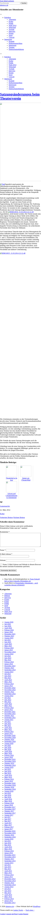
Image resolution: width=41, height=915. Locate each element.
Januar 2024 (8, 664)
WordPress (36, 906)
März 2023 (8, 682)
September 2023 (10, 670)
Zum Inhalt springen (7, 1)
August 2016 (8, 839)
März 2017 (8, 825)
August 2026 (8, 622)
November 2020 (10, 737)
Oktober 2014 (9, 883)
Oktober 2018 (9, 787)
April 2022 (8, 704)
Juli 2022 (7, 698)
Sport (10, 35)
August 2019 (8, 767)
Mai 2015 (7, 869)
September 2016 (10, 837)
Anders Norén (18, 910)
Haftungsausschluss (15, 43)
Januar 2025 (8, 650)
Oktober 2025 (9, 636)
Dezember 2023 (9, 666)
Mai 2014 (7, 893)
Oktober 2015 (9, 859)
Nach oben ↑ (30, 910)
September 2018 (10, 789)
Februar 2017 (9, 827)
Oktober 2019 (9, 763)
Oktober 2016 (9, 835)
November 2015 (10, 857)
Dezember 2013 (9, 903)
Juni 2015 (7, 867)
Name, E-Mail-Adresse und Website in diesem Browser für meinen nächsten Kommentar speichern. (20, 565)
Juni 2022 (7, 700)
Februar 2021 (9, 731)
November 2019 (10, 761)
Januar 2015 (8, 877)
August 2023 (8, 672)
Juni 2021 (7, 724)
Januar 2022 (8, 710)
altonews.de (4, 5)
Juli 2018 (7, 793)
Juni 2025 (7, 642)
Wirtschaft (12, 27)
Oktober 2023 (9, 668)
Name (2, 550)
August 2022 (8, 696)
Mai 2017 (7, 821)
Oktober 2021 (9, 716)
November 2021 (10, 714)
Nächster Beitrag (19, 517)
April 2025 (8, 644)
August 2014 (8, 887)
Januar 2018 (8, 805)
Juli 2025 (7, 640)
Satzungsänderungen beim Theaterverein (20, 96)
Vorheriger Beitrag (6, 517)
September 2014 (10, 885)
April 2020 (8, 751)
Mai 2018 (7, 797)
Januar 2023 (8, 686)
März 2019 (8, 777)
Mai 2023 (7, 678)
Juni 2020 (7, 747)
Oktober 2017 (9, 811)
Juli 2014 (7, 889)
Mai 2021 (7, 725)
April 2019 (8, 775)
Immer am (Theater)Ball (25, 479)
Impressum (8, 39)
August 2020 (8, 743)
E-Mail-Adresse (6, 554)
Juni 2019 (7, 771)
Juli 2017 (7, 817)
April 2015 (8, 871)
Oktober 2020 (9, 739)
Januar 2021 (8, 733)
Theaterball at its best (11, 479)
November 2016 (10, 833)
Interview (12, 31)
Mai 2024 (7, 660)
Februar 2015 (9, 875)
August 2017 (8, 815)
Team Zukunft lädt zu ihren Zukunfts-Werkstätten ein (22, 580)
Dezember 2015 (9, 855)
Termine (11, 47)
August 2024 (8, 654)
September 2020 (10, 741)
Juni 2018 (7, 795)
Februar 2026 (9, 630)
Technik (11, 29)
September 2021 (10, 718)
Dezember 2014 (9, 879)
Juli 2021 (7, 722)
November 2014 (10, 881)
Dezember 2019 (9, 759)
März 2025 (8, 646)
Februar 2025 (9, 648)
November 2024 (10, 652)
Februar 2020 (9, 755)
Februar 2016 (9, 851)
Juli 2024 (7, 656)
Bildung (7, 596)
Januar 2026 (8, 632)
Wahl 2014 (12, 25)
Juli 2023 (7, 674)
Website (2, 560)
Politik (11, 23)
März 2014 (8, 897)
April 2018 (8, 799)
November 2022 (10, 690)
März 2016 (8, 849)
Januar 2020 (8, 757)
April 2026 (8, 628)
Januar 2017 (8, 829)
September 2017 (10, 813)
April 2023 (8, 680)
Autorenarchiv (5, 506)
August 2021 (8, 720)
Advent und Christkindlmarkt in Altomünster (11, 496)
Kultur (11, 21)
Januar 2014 (8, 901)
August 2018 (8, 791)
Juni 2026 (7, 626)
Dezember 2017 (9, 807)
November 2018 (10, 785)
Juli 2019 (7, 769)
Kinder (11, 33)
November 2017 (10, 809)
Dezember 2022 (9, 688)
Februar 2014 (9, 899)
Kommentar (5, 532)
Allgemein (12, 19)
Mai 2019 (7, 773)
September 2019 (10, 765)
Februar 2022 (9, 708)
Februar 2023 (9, 684)
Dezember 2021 (9, 712)
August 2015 (8, 863)
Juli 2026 (7, 624)
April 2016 (8, 847)
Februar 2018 (9, 803)
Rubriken (7, 17)
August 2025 (8, 638)
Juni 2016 (7, 843)
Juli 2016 (7, 841)
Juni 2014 (7, 891)
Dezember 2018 (9, 783)
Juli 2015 (7, 865)
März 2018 (8, 801)
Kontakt (11, 41)
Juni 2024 (7, 658)
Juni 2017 (7, 819)
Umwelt (11, 37)
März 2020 (8, 753)
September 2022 (10, 694)
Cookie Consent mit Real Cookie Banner (14, 914)
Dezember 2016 (9, 831)
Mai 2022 (7, 702)
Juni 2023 (7, 676)
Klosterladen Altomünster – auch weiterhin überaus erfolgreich (21, 584)
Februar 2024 (9, 662)
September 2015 (10, 861)
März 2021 (8, 729)
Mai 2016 (7, 845)
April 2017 (8, 823)
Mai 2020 (7, 749)
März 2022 (8, 706)
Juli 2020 (7, 745)
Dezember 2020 (9, 735)
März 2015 (8, 873)
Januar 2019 (8, 781)
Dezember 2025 (9, 634)
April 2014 (8, 895)
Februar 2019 (9, 779)
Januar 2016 (8, 853)
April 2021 (8, 727)
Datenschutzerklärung (16, 49)
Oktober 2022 (9, 692)
